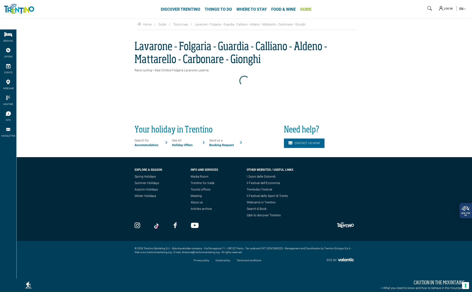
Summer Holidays (147, 183)
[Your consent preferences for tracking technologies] (465, 285)
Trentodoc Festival (259, 189)
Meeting (196, 196)
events (8, 72)
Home (147, 24)
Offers (8, 56)
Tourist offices (201, 189)
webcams (8, 88)
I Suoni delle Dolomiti (261, 176)
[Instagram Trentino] (137, 226)
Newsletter (8, 136)
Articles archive (201, 209)
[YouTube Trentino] (195, 226)
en (461, 9)
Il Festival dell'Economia (263, 183)
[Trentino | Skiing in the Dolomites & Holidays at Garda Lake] (18, 9)
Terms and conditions (249, 260)
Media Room (199, 176)
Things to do (218, 9)
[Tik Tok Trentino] (157, 226)
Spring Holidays (145, 176)
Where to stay (251, 9)
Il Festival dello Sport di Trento (267, 196)
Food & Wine (283, 9)
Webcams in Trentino (261, 202)
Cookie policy (223, 260)
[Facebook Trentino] (175, 226)
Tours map (180, 24)
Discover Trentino (180, 9)
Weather (8, 104)
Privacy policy (201, 260)
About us (197, 202)
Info (8, 120)
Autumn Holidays (146, 189)
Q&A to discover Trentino (264, 215)
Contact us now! (307, 143)
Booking (8, 41)
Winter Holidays (145, 196)
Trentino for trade (202, 183)
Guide (305, 9)
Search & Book (257, 209)
